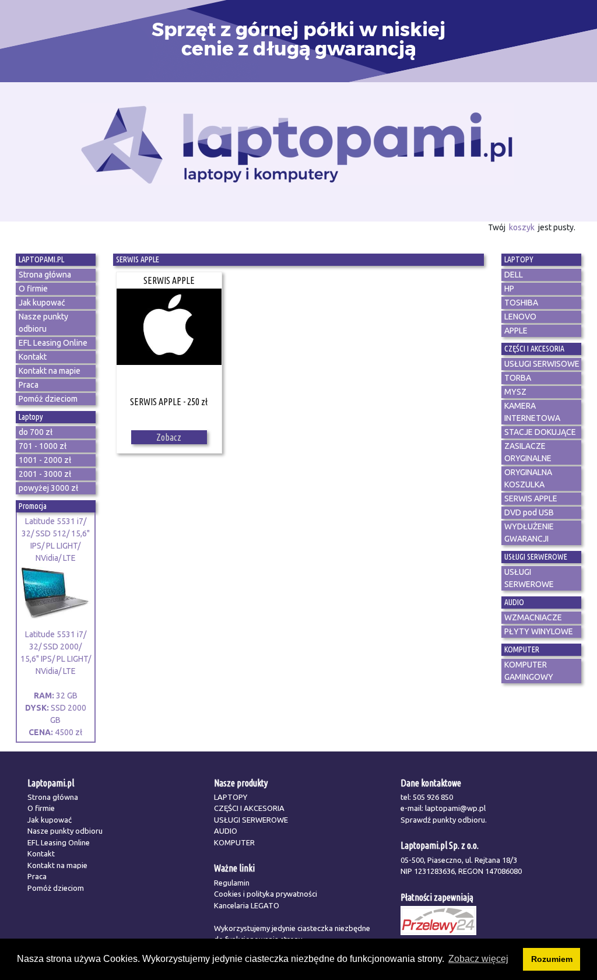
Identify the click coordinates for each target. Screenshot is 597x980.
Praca (37, 876)
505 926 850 (433, 797)
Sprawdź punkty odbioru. (444, 820)
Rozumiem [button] (552, 959)
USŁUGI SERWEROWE (251, 820)
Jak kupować (49, 820)
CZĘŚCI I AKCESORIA (249, 808)
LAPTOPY (230, 797)
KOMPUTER (234, 842)
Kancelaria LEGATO (246, 905)
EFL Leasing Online (58, 842)
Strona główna (52, 797)
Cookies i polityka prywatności (265, 894)
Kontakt (41, 853)
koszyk (522, 227)
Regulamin (232, 883)
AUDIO (225, 831)
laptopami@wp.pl (455, 808)
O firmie (41, 808)
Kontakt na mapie (57, 865)
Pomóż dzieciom (55, 888)
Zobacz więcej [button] (478, 959)
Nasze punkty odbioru (65, 831)
